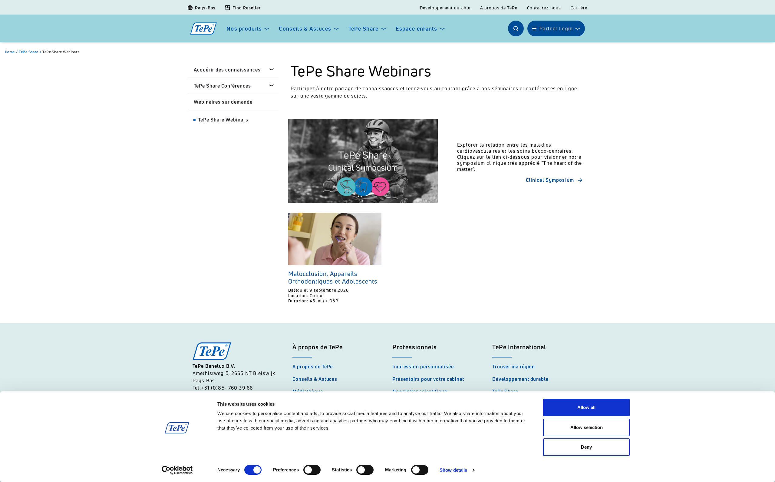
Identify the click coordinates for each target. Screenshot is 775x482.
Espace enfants (416, 28)
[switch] (312, 470)
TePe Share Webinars (61, 52)
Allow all (586, 407)
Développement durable (445, 8)
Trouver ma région (513, 366)
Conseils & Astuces (305, 28)
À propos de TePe (498, 8)
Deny (586, 447)
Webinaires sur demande (223, 102)
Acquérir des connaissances (227, 70)
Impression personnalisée (423, 366)
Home (11, 52)
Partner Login (556, 28)
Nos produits (244, 28)
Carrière (579, 8)
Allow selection (586, 427)
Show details (453, 470)
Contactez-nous (544, 8)
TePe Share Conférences (222, 86)
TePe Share (363, 28)
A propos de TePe (312, 366)
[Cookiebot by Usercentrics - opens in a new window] (177, 470)
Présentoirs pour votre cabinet (428, 379)
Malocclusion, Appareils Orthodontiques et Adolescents (333, 277)
